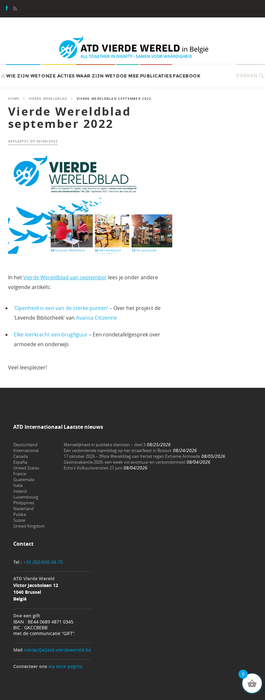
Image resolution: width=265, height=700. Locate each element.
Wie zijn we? (23, 76)
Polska (19, 514)
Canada (20, 456)
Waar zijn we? (95, 76)
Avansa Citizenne (96, 317)
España (20, 462)
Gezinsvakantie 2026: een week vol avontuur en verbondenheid (124, 462)
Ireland (20, 491)
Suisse (19, 520)
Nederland (23, 508)
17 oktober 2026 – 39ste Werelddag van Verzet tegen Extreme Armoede (132, 456)
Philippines (23, 503)
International (25, 450)
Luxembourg (25, 497)
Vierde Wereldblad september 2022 (69, 118)
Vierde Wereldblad (48, 99)
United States (26, 468)
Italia (18, 485)
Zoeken (247, 75)
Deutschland (25, 445)
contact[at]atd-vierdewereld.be (57, 650)
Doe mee (127, 76)
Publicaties (156, 76)
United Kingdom (29, 526)
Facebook (186, 76)
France (19, 474)
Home (13, 99)
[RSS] (15, 9)
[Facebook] (7, 9)
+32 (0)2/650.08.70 (43, 562)
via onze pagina (65, 666)
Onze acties (58, 76)
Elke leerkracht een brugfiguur (51, 334)
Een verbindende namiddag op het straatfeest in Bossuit (118, 450)
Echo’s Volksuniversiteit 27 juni (93, 468)
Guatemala (23, 479)
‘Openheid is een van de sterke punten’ (61, 308)
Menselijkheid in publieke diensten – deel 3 (104, 445)
